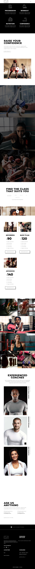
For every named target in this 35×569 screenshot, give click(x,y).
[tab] (10, 195)
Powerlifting (17, 197)
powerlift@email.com (7, 513)
